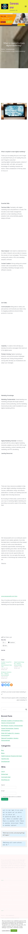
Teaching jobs (5, 758)
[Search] (25, 709)
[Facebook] (2, 685)
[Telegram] (8, 685)
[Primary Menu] (25, 6)
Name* (3, 785)
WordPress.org (5, 780)
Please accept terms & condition (12, 796)
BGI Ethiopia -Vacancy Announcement (12, 725)
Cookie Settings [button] (6, 930)
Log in (3, 771)
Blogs (2, 753)
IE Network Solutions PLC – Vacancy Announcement (6, 674)
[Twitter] (5, 685)
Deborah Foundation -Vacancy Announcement (9, 739)
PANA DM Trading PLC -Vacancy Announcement (10, 734)
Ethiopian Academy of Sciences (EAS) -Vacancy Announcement (12, 722)
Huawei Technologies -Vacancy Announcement (10, 729)
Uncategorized (5, 761)
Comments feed (5, 777)
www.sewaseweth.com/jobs (9, 596)
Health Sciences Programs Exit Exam (11, 756)
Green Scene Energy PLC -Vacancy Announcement (19, 663)
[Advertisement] (14, 88)
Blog (2, 750)
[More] (11, 685)
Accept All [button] (13, 930)
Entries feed (4, 774)
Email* (3, 791)
